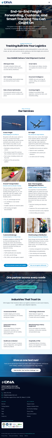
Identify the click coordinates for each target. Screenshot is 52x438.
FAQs (3, 413)
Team (3, 411)
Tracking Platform (5, 406)
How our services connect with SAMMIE (16, 265)
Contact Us (4, 416)
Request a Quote (30, 404)
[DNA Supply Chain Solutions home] (7, 2)
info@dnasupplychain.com (10, 395)
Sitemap (29, 416)
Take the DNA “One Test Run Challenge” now (26, 370)
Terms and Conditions (31, 413)
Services (3, 404)
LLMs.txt (26, 435)
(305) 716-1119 (7, 392)
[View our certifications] (13, 425)
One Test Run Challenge (32, 408)
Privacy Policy (30, 411)
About (3, 408)
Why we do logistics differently (38, 265)
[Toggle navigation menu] (49, 2)
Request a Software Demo (32, 406)
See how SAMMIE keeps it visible (26, 287)
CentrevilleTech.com (30, 433)
